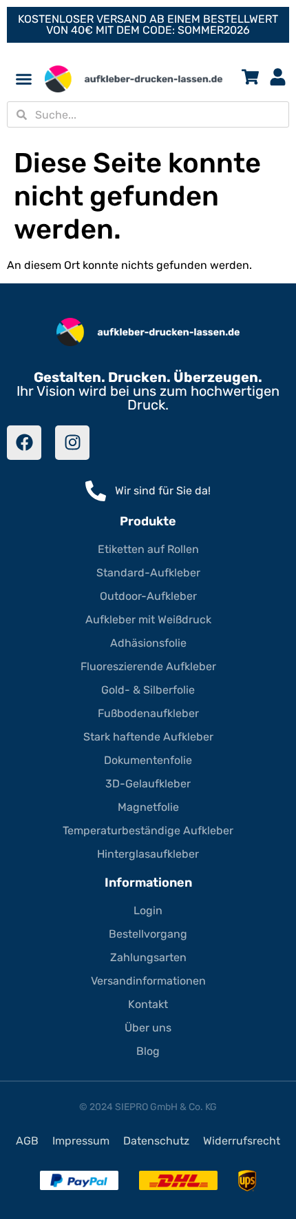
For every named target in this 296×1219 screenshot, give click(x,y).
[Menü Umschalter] (23, 79)
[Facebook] (24, 442)
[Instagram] (72, 442)
